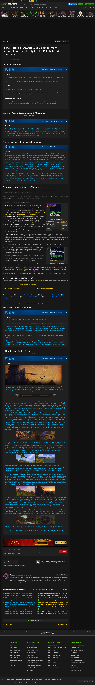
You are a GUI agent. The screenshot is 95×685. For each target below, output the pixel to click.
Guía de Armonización (53, 645)
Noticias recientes (44, 589)
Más (72, 634)
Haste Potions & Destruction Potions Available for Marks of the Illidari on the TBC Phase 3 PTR (53, 611)
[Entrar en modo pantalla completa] (85, 8)
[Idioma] (93, 8)
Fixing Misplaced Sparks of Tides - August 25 (17, 609)
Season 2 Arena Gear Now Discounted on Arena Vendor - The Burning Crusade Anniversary (53, 609)
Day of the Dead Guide (24, 303)
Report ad (92, 629)
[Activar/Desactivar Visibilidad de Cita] (66, 69)
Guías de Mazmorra (32, 650)
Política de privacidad (25, 683)
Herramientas (5, 634)
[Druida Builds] (75, 657)
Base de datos (14, 7)
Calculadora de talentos (16, 660)
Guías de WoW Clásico (54, 642)
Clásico (25, 1)
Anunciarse (47, 679)
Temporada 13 (75, 647)
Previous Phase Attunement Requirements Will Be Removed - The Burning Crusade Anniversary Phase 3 (53, 600)
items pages (13, 192)
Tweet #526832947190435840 (11, 288)
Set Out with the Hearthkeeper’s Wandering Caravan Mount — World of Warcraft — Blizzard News (20, 604)
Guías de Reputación (32, 657)
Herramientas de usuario (23, 679)
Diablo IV (50, 1)
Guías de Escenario (32, 662)
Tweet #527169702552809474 (28, 116)
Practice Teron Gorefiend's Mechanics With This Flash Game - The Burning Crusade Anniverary (53, 593)
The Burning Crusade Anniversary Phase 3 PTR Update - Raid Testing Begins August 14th (53, 613)
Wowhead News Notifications (48, 562)
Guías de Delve (13, 647)
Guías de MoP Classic (33, 642)
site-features (11, 565)
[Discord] (79, 681)
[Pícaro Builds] (74, 665)
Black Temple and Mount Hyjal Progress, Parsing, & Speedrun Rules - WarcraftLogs (53, 602)
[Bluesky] (5, 562)
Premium (15, 683)
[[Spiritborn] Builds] (76, 670)
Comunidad (40, 7)
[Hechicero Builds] (75, 667)
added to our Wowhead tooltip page (55, 273)
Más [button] (56, 7)
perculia (25, 59)
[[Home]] (10, 4)
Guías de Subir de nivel (16, 650)
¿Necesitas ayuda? (9, 679)
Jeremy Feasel (42, 280)
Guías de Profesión (15, 655)
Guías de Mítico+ (14, 652)
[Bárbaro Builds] (75, 655)
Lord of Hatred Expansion (77, 645)
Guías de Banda (14, 657)
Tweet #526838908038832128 (44, 288)
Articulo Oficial (60, 69)
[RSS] (92, 681)
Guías (32, 7)
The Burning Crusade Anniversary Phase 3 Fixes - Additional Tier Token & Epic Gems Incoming (53, 604)
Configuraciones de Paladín (78, 662)
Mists (39, 1)
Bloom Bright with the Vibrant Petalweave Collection (19, 611)
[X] (82, 681)
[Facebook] (8, 562)
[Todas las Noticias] (3, 1)
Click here (7, 271)
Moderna (16, 1)
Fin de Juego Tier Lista (77, 650)
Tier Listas (12, 662)
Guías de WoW (13, 642)
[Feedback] (90, 8)
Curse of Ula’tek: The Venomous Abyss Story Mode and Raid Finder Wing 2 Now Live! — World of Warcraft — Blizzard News (20, 593)
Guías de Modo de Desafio (34, 665)
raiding (5, 565)
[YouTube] (90, 681)
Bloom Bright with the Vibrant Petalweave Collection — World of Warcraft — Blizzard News (20, 600)
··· (42, 1)
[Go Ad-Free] (49, 7)
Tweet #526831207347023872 (28, 284)
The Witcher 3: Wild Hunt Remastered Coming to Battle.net (53, 595)
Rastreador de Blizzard (48, 69)
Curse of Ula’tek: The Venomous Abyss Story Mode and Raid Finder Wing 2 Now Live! (20, 595)
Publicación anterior (7, 624)
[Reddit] (12, 562)
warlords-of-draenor (19, 565)
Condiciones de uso (38, 683)
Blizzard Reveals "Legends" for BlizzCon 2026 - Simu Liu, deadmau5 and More (53, 606)
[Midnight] (12, 665)
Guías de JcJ (51, 660)
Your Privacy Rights (57, 679)
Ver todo (32, 589)
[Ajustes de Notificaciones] (88, 8)
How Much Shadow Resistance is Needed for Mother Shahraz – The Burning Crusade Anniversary (53, 597)
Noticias (4, 7)
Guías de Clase (13, 645)
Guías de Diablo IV (76, 642)
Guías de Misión (31, 655)
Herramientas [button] (24, 7)
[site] (38, 562)
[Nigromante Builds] (76, 660)
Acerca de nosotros (37, 679)
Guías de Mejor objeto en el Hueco (57, 647)
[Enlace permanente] (16, 562)
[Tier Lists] (30, 670)
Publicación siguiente (63, 624)
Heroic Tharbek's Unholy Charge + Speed (27, 222)
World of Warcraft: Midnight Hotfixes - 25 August (19, 597)
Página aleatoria (6, 683)
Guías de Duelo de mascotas (35, 660)
